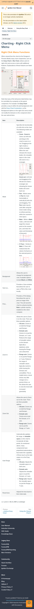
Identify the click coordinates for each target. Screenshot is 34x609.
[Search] (31, 8)
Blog (3, 581)
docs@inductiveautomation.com (17, 600)
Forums (4, 565)
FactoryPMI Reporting (8, 550)
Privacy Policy (6, 587)
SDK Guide (5, 531)
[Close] (32, 2)
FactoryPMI (5, 547)
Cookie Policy (6, 590)
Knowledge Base (7, 534)
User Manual (5, 525)
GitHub (3, 584)
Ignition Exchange (7, 568)
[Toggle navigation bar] (2, 8)
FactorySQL (5, 544)
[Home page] (3, 28)
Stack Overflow (6, 563)
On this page (6, 38)
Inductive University (8, 528)
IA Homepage (5, 578)
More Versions (6, 552)
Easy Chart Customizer (14, 108)
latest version (17, 23)
